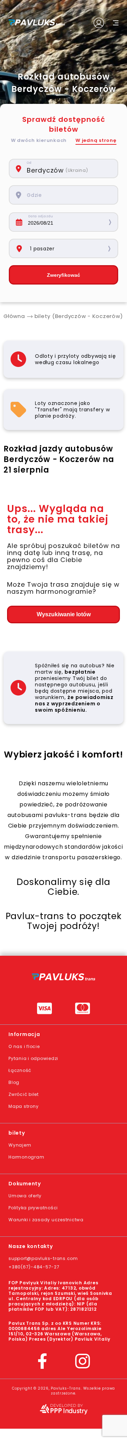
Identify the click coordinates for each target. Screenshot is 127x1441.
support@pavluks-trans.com (43, 1258)
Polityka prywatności (33, 1208)
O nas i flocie (24, 1046)
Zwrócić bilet (23, 1094)
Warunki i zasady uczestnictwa (46, 1220)
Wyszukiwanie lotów (64, 614)
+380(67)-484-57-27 (34, 1267)
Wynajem (19, 1145)
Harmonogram (26, 1157)
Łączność (19, 1070)
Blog (13, 1082)
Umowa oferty (25, 1196)
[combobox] (68, 168)
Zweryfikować (63, 275)
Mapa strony (23, 1106)
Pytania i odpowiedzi (33, 1058)
